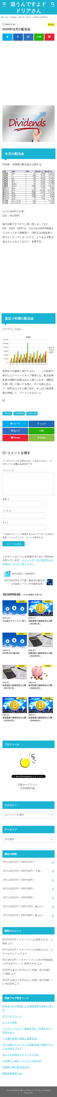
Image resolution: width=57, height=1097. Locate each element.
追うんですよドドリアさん (28, 7)
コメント (8, 470)
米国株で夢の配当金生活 (15, 1067)
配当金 (8, 413)
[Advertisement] (28, 72)
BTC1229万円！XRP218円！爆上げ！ (24, 906)
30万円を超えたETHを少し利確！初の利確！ (27, 970)
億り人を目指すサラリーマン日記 (20, 1054)
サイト (5, 522)
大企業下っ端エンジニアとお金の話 (21, 1061)
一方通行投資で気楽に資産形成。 (20, 1038)
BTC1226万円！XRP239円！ (19, 888)
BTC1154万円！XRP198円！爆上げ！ (24, 915)
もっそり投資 (9, 1022)
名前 (5, 499)
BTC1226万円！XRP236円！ (19, 897)
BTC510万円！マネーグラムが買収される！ (26, 939)
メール (7, 511)
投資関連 (20, 413)
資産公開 (32, 413)
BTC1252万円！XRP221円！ (19, 862)
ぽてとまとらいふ (12, 1016)
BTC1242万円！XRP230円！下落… (22, 870)
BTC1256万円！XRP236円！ (19, 879)
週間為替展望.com (12, 1073)
